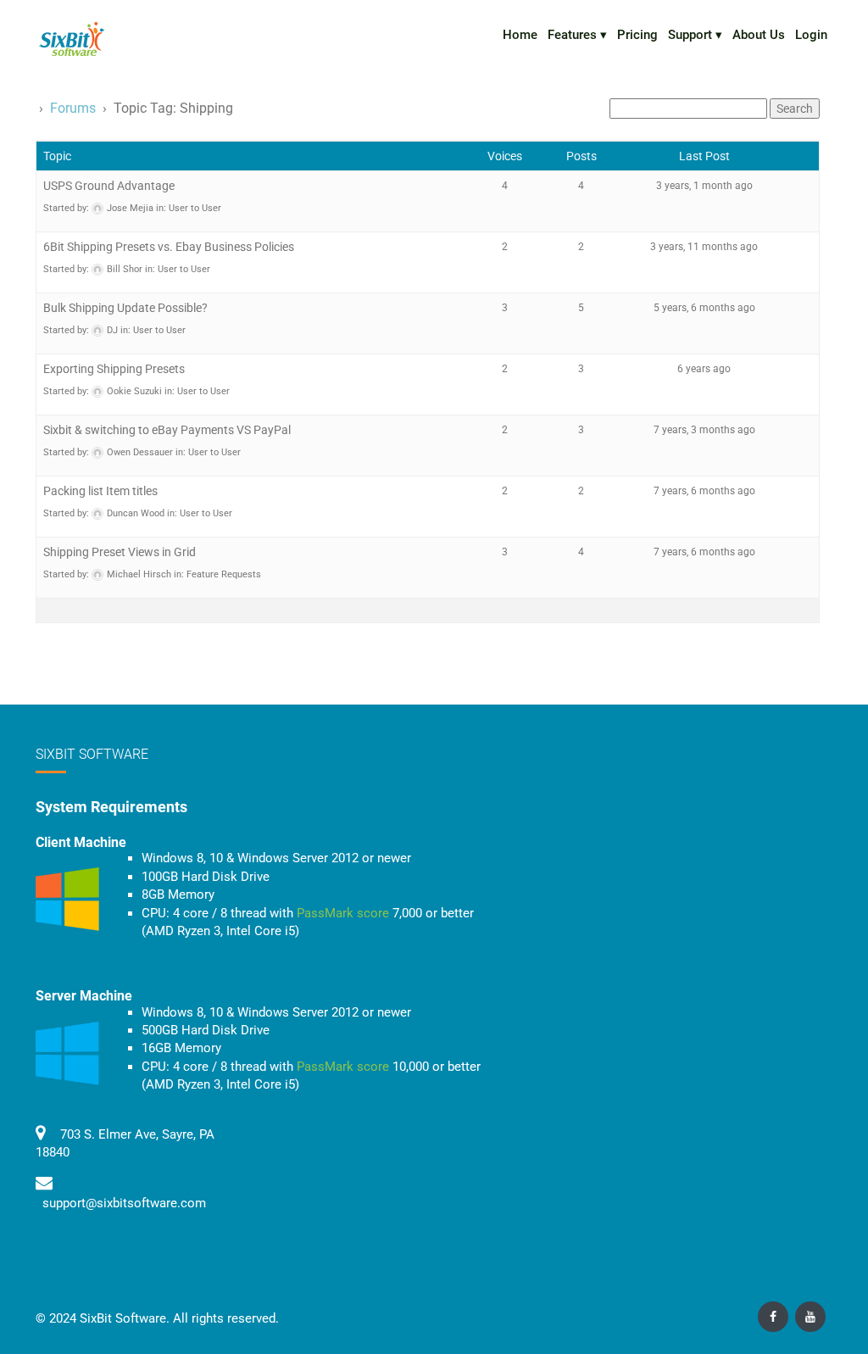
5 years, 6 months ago (704, 308)
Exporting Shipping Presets (114, 369)
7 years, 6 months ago (704, 491)
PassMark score (343, 913)
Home (520, 34)
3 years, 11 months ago (704, 247)
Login (811, 34)
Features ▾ (577, 34)
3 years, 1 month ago (704, 186)
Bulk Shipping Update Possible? (125, 308)
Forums (73, 108)
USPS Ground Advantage (109, 185)
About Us (758, 34)
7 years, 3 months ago (704, 430)
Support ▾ (695, 34)
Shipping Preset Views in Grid (119, 552)
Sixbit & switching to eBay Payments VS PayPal (167, 430)
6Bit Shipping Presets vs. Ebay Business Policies (168, 247)
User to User (195, 208)
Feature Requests (223, 574)
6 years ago (704, 369)
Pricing (637, 34)
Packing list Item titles (100, 491)
